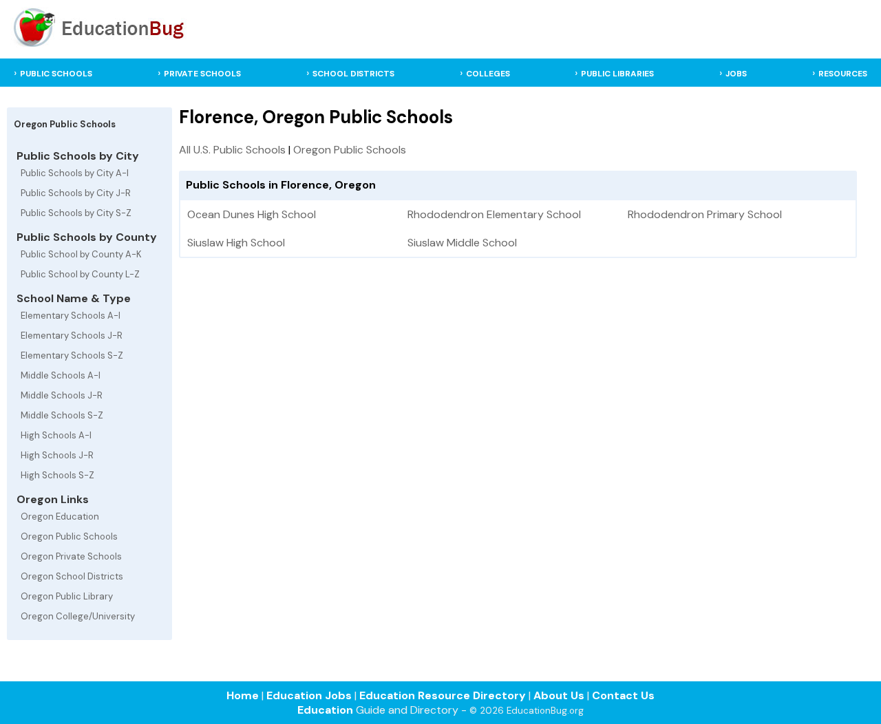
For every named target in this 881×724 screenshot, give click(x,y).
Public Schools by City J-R (76, 193)
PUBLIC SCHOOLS (56, 73)
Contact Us (623, 695)
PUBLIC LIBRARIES (617, 73)
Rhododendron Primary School (705, 214)
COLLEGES (488, 73)
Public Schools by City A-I (75, 173)
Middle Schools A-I (60, 375)
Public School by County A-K (81, 254)
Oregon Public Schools (69, 536)
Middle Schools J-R (62, 395)
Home (242, 695)
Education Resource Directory (442, 695)
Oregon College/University (78, 616)
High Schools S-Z (57, 475)
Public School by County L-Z (80, 274)
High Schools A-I (56, 435)
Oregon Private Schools (71, 556)
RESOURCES (842, 73)
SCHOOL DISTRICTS (353, 73)
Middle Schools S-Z (62, 415)
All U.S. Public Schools (232, 149)
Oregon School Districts (72, 576)
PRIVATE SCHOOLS (202, 73)
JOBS (736, 73)
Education (325, 710)
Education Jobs (309, 695)
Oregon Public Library (67, 596)
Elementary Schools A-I (70, 315)
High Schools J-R (57, 455)
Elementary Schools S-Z (72, 355)
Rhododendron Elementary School (494, 214)
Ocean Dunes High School (251, 214)
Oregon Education (60, 516)
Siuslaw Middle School (462, 242)
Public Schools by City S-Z (76, 213)
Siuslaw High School (236, 242)
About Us (558, 695)
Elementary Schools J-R (72, 335)
